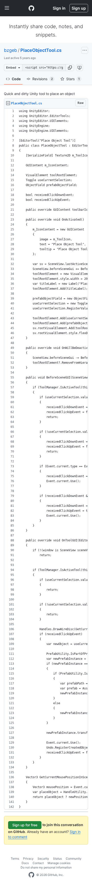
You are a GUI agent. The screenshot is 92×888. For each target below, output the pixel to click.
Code (16, 79)
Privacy (28, 858)
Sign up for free (24, 825)
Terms (15, 858)
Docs (25, 863)
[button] (70, 67)
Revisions (42, 79)
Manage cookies (59, 863)
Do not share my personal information (46, 867)
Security (43, 858)
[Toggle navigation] (7, 8)
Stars (73, 79)
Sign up (79, 8)
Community (73, 858)
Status (57, 858)
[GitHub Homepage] (31, 875)
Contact (38, 863)
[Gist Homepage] (31, 8)
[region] (46, 459)
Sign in (59, 8)
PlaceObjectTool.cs (41, 50)
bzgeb (10, 50)
